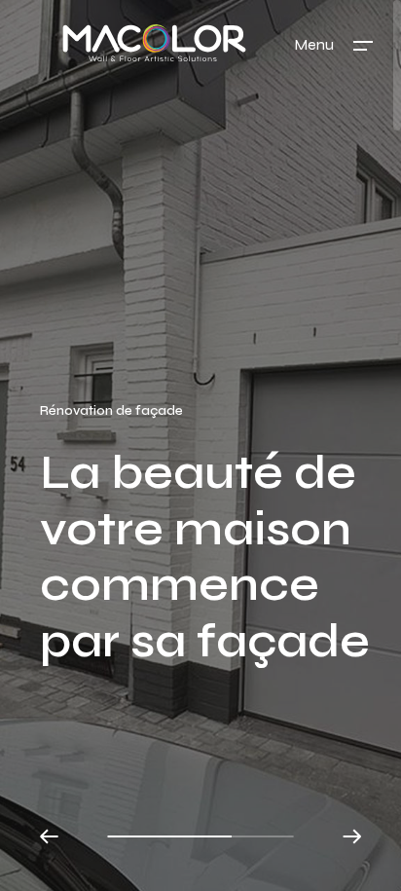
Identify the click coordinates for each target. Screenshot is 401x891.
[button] (49, 836)
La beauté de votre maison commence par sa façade (205, 557)
